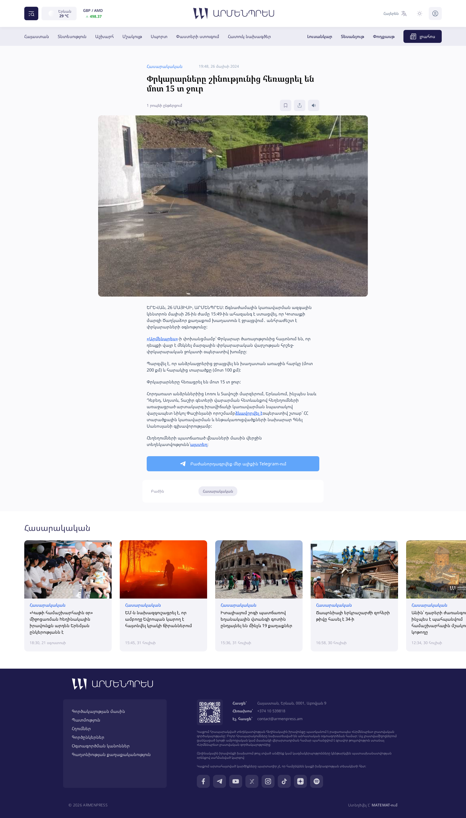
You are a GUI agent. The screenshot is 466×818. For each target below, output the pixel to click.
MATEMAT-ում (385, 804)
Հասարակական (218, 491)
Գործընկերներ (88, 737)
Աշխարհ (104, 36)
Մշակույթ (132, 36)
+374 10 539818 (271, 710)
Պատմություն (86, 720)
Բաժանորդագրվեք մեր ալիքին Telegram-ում (238, 464)
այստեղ (198, 444)
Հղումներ (81, 728)
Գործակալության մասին (98, 711)
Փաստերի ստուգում (197, 36)
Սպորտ (159, 36)
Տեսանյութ (352, 36)
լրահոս (427, 36)
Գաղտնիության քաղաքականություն (111, 754)
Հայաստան (36, 36)
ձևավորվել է (249, 413)
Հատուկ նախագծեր (249, 36)
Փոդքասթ (384, 36)
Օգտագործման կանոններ (101, 746)
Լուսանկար (319, 36)
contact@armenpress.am (280, 718)
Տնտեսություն (72, 36)
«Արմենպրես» (162, 339)
